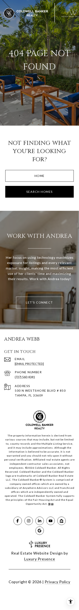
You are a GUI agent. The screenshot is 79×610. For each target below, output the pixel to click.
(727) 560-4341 (25, 377)
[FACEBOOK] (17, 521)
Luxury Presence (39, 559)
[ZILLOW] (61, 521)
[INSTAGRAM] (28, 521)
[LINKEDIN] (39, 521)
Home (40, 176)
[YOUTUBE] (50, 521)
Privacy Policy (57, 581)
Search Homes (39, 191)
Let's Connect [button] (39, 302)
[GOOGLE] (39, 530)
